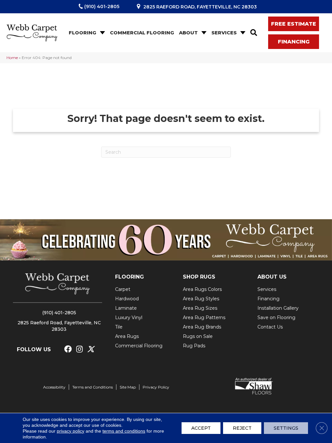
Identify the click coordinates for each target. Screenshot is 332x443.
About (188, 33)
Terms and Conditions (92, 387)
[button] (101, 33)
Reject (242, 428)
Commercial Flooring (142, 33)
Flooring (82, 33)
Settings (286, 428)
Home (12, 57)
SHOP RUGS (199, 277)
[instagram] (79, 349)
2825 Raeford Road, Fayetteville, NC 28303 (200, 7)
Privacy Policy (156, 387)
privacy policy (70, 431)
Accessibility (54, 387)
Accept (201, 428)
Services (224, 33)
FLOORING (129, 277)
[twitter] (90, 349)
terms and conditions (123, 431)
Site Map (128, 387)
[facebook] (68, 349)
